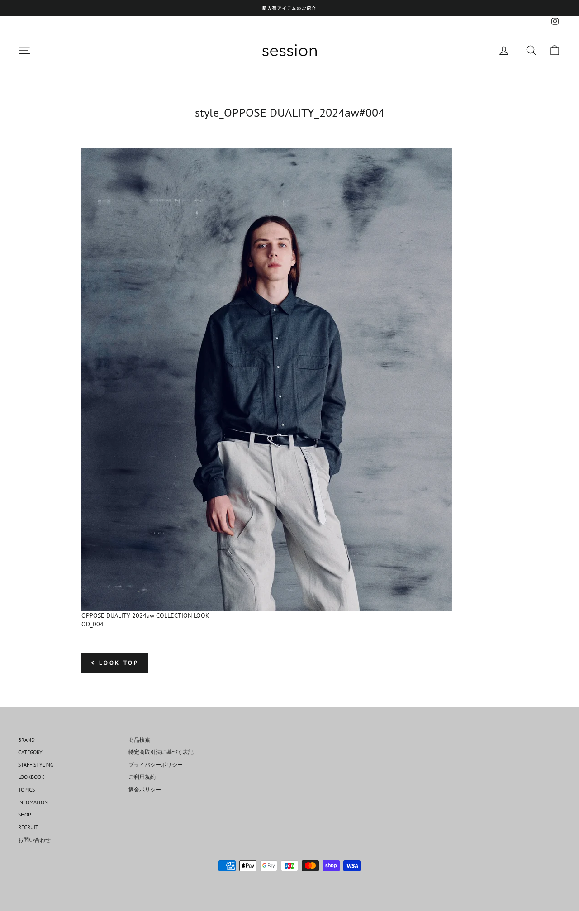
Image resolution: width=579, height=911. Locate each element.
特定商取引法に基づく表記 (161, 752)
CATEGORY (30, 752)
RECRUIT (28, 827)
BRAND (26, 739)
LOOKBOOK (31, 776)
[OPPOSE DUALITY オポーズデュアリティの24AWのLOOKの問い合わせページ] (289, 379)
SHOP (24, 814)
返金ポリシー (144, 789)
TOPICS (26, 789)
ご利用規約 (142, 776)
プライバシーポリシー (155, 764)
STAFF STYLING (35, 764)
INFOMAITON (33, 802)
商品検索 (139, 739)
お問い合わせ (34, 839)
